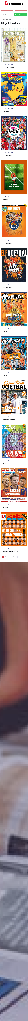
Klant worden (19, 14)
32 (22, 557)
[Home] (1, 19)
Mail (19, 9)
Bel (6, 9)
